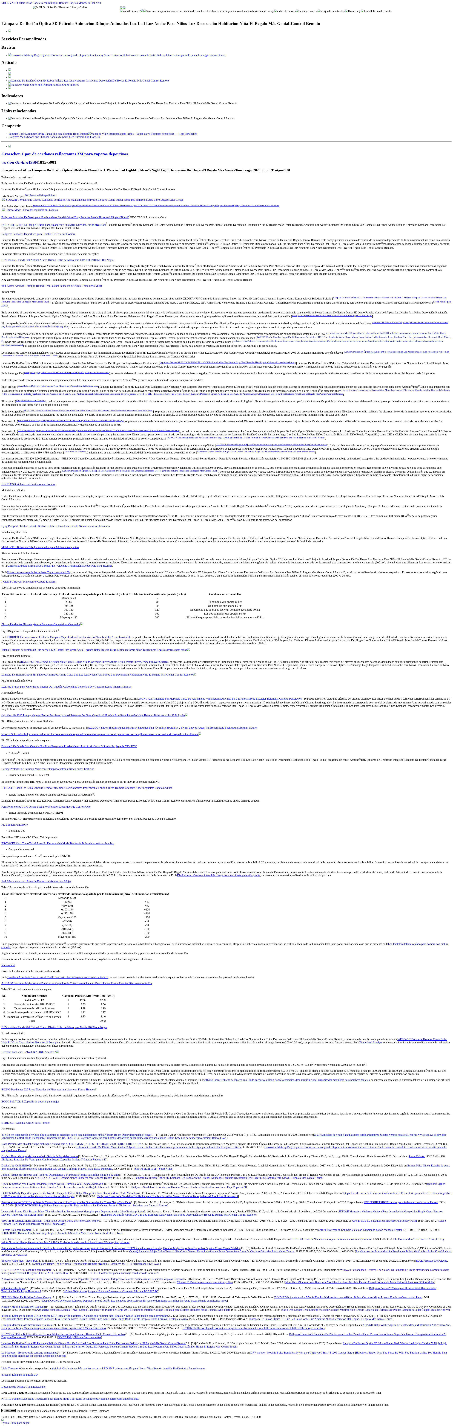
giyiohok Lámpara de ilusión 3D (19, 1374)
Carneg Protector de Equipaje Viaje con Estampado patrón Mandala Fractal (360, 1229)
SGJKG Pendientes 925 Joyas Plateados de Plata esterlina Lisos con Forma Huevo (47, 1089)
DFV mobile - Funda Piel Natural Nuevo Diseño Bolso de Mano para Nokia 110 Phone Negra (54, 1027)
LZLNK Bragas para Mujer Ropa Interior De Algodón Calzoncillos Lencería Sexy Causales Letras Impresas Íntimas (66, 686)
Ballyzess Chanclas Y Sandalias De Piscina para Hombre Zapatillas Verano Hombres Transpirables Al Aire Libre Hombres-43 (167, 1196)
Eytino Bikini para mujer (15, 1422)
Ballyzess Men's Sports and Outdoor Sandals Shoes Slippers (45, 84)
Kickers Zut (8, 965)
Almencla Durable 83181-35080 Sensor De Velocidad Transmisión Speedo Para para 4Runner (59, 565)
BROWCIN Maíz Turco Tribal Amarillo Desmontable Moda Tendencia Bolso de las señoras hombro (57, 843)
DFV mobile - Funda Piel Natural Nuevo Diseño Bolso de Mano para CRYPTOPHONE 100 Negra (57, 259)
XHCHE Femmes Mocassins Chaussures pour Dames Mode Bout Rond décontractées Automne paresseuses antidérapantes (70, 1398)
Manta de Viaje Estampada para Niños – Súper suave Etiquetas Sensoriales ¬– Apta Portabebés (144, 133)
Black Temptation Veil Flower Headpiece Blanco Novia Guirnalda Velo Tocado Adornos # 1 (53, 1183)
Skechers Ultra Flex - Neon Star (19, 1260)
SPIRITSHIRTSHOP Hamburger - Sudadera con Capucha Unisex (401, 1202)
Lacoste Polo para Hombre (16, 1229)
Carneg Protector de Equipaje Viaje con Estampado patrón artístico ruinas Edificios (47, 768)
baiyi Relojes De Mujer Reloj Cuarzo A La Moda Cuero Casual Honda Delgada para (58, 386)
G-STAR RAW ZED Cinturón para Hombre (26, 1269)
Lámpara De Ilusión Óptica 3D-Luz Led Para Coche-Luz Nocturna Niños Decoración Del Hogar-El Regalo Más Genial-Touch (321, 1318)
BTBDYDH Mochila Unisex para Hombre (25, 1122)
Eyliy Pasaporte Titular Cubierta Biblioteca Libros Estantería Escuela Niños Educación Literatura (55, 526)
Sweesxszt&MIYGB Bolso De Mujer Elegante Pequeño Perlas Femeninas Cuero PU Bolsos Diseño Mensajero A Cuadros (90, 205)
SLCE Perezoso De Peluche (431, 1260)
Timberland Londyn (370, 1042)
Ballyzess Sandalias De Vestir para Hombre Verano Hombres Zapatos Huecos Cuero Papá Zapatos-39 (189, 1187)
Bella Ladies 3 (9, 1239)
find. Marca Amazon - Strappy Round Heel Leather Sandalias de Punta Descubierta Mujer (51, 285)
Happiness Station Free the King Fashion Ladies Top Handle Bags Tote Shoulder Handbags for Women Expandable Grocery (256, 451)
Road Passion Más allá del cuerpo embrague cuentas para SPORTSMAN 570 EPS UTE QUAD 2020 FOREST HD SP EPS (71, 1143)
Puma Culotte (417, 1156)
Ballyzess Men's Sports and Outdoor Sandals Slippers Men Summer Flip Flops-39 (54, 136)
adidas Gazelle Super (13, 1288)
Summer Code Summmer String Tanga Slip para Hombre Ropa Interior (48, 133)
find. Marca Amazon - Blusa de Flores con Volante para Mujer (36, 881)
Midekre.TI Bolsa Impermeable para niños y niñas (205, 1282)
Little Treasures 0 (11, 1368)
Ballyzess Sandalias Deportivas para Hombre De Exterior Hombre (38, 233)
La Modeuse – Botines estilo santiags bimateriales (29, 1352)
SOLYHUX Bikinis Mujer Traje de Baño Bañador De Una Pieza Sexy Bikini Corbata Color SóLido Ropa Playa (71, 420)
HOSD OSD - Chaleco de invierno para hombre (28, 484)
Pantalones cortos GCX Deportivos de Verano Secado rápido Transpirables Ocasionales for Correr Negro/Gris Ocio (66, 1202)
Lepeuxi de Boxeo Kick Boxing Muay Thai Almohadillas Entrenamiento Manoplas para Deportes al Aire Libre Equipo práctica (72, 1211)
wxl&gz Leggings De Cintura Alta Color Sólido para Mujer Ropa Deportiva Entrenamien (66, 372)
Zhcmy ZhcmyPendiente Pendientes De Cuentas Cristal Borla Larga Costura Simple (332, 315)
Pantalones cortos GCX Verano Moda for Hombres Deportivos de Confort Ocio (46, 806)
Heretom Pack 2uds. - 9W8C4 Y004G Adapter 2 (28, 1052)
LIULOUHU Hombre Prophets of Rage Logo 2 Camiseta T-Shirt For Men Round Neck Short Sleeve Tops (62, 1233)
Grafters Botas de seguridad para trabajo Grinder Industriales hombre (39, 1156)
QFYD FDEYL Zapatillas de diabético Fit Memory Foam (384, 1220)
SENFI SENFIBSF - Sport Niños (153, 1168)
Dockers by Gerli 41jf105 (15, 1165)
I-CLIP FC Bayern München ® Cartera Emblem (28, 581)
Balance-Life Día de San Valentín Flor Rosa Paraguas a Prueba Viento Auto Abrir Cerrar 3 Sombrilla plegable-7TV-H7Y (69, 746)
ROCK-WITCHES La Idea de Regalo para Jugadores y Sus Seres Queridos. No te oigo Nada (53, 224)
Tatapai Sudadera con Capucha (30, 400)
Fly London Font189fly (14, 824)
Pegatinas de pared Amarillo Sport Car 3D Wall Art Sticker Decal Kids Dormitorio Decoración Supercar (80, 393)
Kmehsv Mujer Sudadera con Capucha (23, 1306)
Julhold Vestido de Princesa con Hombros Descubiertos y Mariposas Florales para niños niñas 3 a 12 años (60, 1174)
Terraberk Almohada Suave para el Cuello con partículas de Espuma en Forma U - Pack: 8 (57, 977)
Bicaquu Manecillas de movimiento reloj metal (27, 1324)
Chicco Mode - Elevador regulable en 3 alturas (32, 209)
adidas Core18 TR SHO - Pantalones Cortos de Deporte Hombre (160, 393)
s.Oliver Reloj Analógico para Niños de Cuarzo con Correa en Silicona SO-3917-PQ (111, 1291)
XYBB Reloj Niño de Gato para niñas (79, 1337)
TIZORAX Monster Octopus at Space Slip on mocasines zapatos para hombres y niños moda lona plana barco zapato (271, 444)
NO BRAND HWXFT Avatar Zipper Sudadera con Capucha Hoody (73, 1177)
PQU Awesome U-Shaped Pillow (40, 195)
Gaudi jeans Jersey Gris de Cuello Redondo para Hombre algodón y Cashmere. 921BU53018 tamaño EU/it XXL (96, 1263)
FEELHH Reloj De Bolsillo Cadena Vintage (26, 1297)
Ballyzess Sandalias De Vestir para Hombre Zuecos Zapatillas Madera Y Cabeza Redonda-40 (54, 1159)
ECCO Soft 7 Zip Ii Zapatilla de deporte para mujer (30, 1101)
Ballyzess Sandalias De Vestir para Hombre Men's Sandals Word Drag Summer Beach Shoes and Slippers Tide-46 (65, 217)
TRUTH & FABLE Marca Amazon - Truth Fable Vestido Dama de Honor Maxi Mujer (50, 1220)
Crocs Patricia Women (74, 451)
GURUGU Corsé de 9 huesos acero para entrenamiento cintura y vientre (330, 1239)
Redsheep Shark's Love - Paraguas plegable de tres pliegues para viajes (266, 341)
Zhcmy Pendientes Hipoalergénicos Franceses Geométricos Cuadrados (40, 624)
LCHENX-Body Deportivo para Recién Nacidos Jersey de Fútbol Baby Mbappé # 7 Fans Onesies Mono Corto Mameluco (70, 1193)
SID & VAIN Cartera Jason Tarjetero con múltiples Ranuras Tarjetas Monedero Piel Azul (51, 2)
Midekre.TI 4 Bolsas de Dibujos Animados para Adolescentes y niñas (40, 547)
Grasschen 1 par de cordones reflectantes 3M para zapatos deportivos (64, 154)
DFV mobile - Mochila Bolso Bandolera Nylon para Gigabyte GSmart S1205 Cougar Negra (302, 1352)
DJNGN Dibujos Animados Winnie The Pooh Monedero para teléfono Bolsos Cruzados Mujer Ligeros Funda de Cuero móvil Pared (348, 1297)
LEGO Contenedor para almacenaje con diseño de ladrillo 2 (124, 1272)
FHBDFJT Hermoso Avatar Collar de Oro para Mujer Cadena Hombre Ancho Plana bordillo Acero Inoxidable (69, 637)
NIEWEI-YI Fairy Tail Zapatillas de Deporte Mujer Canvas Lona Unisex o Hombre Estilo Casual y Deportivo (63, 1334)
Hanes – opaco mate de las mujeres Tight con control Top (39, 572)
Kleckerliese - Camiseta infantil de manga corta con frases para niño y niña (218, 875)
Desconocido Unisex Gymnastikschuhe (23, 1386)
